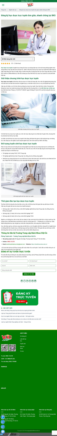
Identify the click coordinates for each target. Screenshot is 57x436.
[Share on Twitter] (27, 281)
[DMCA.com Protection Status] (3, 434)
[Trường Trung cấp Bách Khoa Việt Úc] (30, 5)
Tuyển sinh (23, 343)
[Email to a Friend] (30, 281)
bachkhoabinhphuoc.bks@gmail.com (15, 244)
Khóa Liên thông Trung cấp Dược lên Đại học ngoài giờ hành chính (18, 310)
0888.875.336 (11, 358)
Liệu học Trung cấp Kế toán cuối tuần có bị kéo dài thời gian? (16, 313)
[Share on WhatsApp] (22, 281)
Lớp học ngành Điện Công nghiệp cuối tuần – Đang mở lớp (16, 322)
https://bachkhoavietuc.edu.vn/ (39, 244)
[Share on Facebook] (24, 281)
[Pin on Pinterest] (32, 281)
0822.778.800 (12, 361)
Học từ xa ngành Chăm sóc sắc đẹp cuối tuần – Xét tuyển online (17, 316)
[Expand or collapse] (33, 59)
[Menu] (2, 5)
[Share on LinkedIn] (35, 281)
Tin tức (22, 351)
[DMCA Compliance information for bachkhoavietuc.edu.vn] (13, 434)
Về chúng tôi (23, 336)
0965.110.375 (11, 241)
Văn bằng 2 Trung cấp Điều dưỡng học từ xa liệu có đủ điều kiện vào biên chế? (21, 319)
